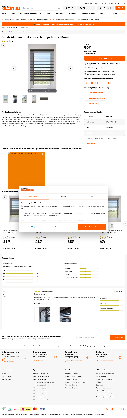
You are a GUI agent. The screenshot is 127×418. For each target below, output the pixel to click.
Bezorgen (99, 385)
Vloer (48, 13)
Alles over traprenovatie (41, 400)
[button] (63, 168)
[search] (41, 8)
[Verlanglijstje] (3, 45)
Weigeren (35, 227)
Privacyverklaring (34, 414)
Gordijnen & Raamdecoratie (30, 13)
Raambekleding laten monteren (75, 382)
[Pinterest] (103, 83)
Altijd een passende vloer (41, 385)
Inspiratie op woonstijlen (41, 376)
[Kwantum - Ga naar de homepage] (11, 8)
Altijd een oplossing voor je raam (44, 382)
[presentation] (44, 315)
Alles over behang (39, 397)
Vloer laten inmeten (71, 385)
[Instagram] (92, 83)
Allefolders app (7, 379)
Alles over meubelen (40, 388)
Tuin (13, 13)
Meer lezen (91, 143)
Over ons (4, 414)
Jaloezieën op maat (42, 32)
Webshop (99, 382)
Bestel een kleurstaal (96, 92)
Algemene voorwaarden (15, 414)
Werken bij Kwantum (103, 391)
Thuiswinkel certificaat (54, 414)
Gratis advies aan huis (97, 98)
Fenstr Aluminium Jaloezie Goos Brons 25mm (14, 231)
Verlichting (60, 13)
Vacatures (43, 414)
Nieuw (4, 13)
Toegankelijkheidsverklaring (105, 397)
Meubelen (72, 13)
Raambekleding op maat (73, 376)
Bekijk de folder (7, 376)
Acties (4, 373)
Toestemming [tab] (33, 196)
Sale (123, 13)
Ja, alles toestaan (92, 227)
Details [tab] (63, 196)
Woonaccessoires (88, 13)
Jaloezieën (31, 32)
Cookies (25, 414)
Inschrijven (119, 337)
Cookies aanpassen (62, 227)
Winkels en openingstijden (9, 360)
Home (4, 32)
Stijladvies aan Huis (71, 379)
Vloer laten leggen (71, 388)
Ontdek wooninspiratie (74, 361)
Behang (103, 13)
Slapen (114, 13)
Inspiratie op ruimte (39, 379)
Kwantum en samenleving (104, 394)
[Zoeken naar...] (59, 8)
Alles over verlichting (40, 394)
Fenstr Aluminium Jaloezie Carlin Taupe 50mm (111, 231)
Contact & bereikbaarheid (105, 373)
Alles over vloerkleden (40, 391)
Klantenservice (40, 361)
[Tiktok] (97, 83)
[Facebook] (109, 83)
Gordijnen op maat (71, 373)
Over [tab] (93, 196)
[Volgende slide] (125, 223)
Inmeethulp (93, 104)
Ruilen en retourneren (106, 361)
